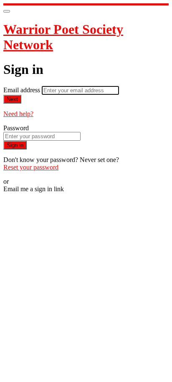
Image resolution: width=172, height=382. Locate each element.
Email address (22, 90)
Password (16, 128)
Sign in (15, 145)
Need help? (18, 113)
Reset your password (30, 167)
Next (12, 99)
